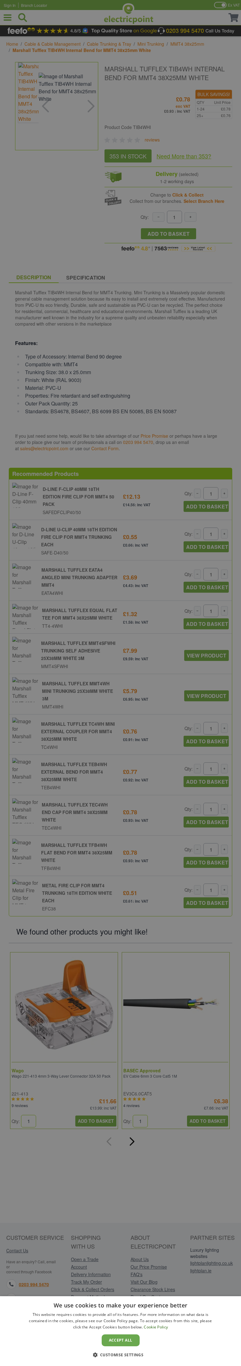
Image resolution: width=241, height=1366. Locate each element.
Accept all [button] (120, 1340)
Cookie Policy (156, 1327)
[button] (121, 1354)
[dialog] (120, 1331)
